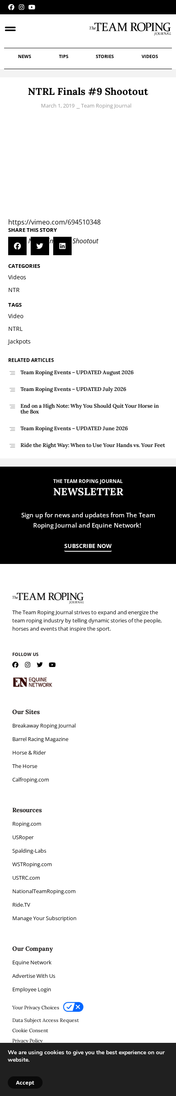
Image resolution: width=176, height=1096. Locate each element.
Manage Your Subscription (44, 918)
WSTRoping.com (32, 864)
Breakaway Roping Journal (44, 725)
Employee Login (31, 989)
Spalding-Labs (29, 850)
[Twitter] (40, 665)
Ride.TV (21, 904)
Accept (25, 1082)
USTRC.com (26, 877)
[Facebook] (11, 7)
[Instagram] (21, 7)
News (24, 56)
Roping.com (26, 823)
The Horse (24, 766)
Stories (105, 56)
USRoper (23, 837)
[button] (17, 246)
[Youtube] (32, 7)
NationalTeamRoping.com (44, 891)
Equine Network (32, 962)
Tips (63, 56)
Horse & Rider (29, 752)
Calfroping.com (30, 779)
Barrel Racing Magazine (40, 739)
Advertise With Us (33, 975)
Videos (150, 56)
